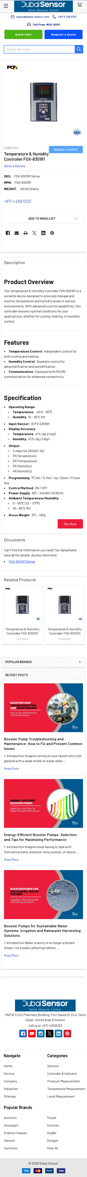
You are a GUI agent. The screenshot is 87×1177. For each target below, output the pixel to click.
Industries (11, 1089)
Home (8, 1066)
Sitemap (10, 1096)
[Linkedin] (43, 233)
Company (10, 1081)
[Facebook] (8, 233)
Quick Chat (23, 34)
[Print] (25, 233)
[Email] (16, 233)
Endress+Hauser (15, 1133)
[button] (43, 218)
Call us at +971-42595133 (45, 1025)
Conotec (53, 1125)
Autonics (10, 1118)
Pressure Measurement (63, 1081)
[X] (34, 233)
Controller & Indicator (62, 1073)
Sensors (53, 1066)
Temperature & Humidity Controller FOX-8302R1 (65, 631)
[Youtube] (32, 1033)
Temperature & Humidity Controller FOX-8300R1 (22, 631)
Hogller (52, 1133)
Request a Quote (63, 34)
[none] (43, 102)
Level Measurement (61, 1096)
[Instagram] (41, 1033)
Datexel (9, 1140)
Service (9, 1073)
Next (81, 615)
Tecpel (51, 1118)
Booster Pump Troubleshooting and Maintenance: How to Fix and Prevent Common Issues (43, 744)
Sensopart (11, 1125)
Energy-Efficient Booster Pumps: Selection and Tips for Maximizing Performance (40, 837)
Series (22, 561)
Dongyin (52, 1140)
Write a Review (14, 166)
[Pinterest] (52, 233)
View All (52, 1148)
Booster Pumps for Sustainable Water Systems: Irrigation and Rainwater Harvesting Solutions (42, 931)
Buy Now (70, 524)
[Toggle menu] (6, 6)
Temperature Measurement (66, 1089)
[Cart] (80, 5)
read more (11, 768)
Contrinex (11, 1148)
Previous (5, 615)
